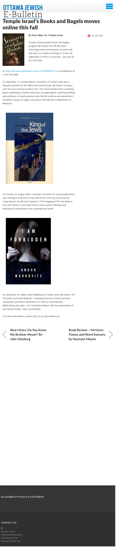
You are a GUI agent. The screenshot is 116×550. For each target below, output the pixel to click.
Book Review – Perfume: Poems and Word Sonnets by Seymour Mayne (87, 334)
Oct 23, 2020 (97, 35)
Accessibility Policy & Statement (22, 496)
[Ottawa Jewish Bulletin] (23, 7)
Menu (109, 6)
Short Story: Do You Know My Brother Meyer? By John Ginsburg (28, 334)
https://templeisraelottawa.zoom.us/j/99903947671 (30, 71)
